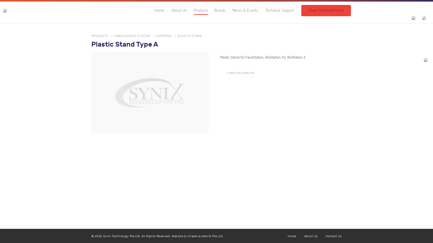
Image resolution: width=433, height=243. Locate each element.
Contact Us (334, 236)
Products (201, 10)
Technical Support (279, 10)
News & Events (245, 10)
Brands (220, 10)
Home (159, 10)
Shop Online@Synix (326, 10)
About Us (179, 10)
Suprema (164, 36)
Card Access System (132, 36)
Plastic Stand (190, 36)
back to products (242, 73)
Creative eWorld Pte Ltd (205, 236)
